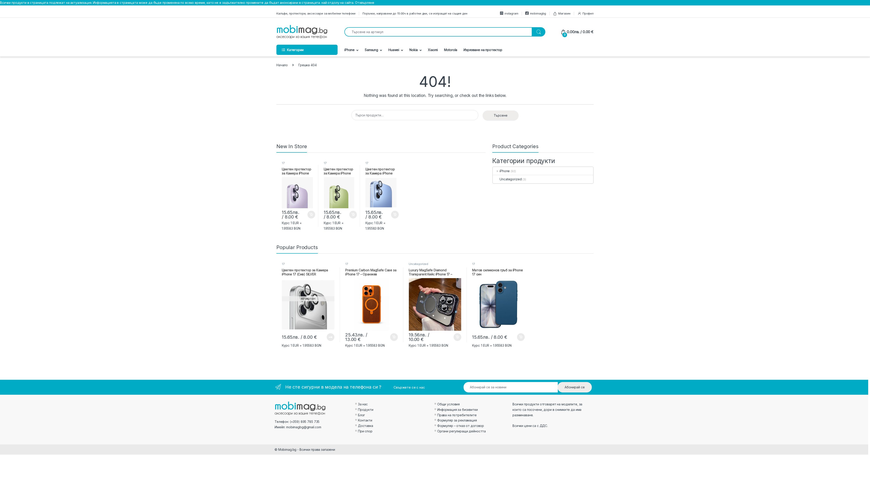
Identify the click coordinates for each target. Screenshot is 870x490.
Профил (588, 13)
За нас (363, 404)
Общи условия (448, 404)
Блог (361, 415)
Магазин (564, 13)
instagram (511, 13)
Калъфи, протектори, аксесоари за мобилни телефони (315, 13)
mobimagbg (538, 13)
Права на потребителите (457, 415)
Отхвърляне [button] (364, 3)
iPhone (349, 50)
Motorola (450, 50)
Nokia (413, 50)
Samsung (371, 50)
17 (283, 163)
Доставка (365, 426)
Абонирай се (575, 387)
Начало (282, 65)
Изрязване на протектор (483, 50)
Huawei (393, 50)
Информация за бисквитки (457, 410)
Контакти (365, 420)
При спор (365, 431)
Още (330, 337)
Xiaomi (433, 50)
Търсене (501, 115)
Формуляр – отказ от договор (460, 426)
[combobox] (438, 32)
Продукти (365, 410)
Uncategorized (511, 179)
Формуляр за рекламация (457, 420)
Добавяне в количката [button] (307, 214)
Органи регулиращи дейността (461, 431)
